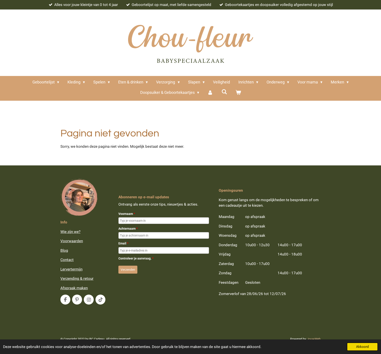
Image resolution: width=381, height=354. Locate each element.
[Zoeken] (224, 91)
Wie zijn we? (70, 231)
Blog (64, 250)
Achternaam (128, 228)
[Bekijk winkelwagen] (238, 92)
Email (123, 243)
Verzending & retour (76, 278)
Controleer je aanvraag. (135, 258)
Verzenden (128, 269)
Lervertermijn (71, 269)
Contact (67, 259)
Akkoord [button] (362, 347)
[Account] (210, 92)
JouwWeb (314, 339)
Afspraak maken (74, 288)
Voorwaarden (71, 241)
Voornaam (126, 214)
